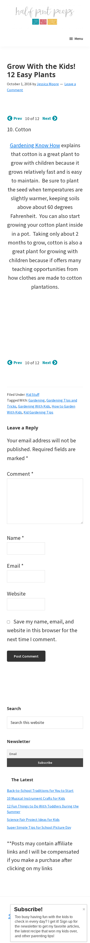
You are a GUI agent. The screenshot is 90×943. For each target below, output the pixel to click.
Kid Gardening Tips (38, 412)
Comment (20, 473)
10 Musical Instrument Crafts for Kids (36, 798)
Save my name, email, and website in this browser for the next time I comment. (42, 630)
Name (15, 537)
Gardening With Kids (34, 406)
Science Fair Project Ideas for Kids (33, 819)
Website (16, 593)
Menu (79, 38)
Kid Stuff (32, 394)
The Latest (22, 779)
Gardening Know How (35, 145)
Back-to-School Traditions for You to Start (40, 790)
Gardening (36, 400)
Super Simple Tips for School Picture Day (39, 827)
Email (15, 565)
